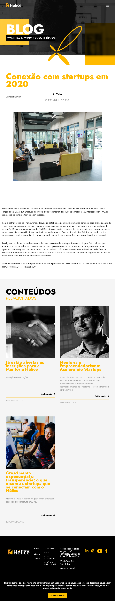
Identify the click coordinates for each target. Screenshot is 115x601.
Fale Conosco (49, 558)
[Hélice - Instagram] (92, 551)
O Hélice (37, 554)
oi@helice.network (67, 568)
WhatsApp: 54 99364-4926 (67, 562)
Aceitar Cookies (57, 595)
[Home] (13, 5)
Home (37, 549)
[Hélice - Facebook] (106, 551)
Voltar (58, 94)
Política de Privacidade (61, 588)
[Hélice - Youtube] (99, 551)
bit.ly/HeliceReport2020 (25, 266)
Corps (37, 559)
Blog (47, 553)
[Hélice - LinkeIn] (86, 551)
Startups (49, 549)
